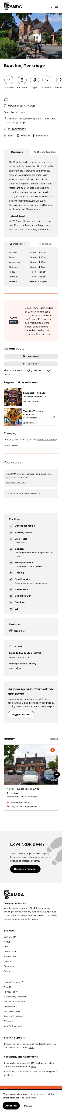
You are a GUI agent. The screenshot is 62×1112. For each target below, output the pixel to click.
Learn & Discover (12, 982)
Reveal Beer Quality (19, 802)
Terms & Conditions (13, 1016)
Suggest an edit (21, 714)
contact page (10, 918)
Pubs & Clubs (10, 951)
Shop (6, 987)
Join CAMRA (10, 936)
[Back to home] (13, 6)
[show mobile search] (50, 6)
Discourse (9, 1021)
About (7, 941)
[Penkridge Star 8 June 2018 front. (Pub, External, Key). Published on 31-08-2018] (31, 778)
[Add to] (52, 750)
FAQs (51, 915)
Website (26, 135)
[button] (56, 774)
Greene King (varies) (47, 439)
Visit (6, 946)
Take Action (10, 956)
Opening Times (17, 243)
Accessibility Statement (15, 996)
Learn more (30, 1097)
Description (17, 151)
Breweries (9, 966)
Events (7, 961)
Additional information (45, 151)
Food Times (45, 243)
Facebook (42, 135)
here (31, 1047)
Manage (28, 1105)
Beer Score (33, 356)
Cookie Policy (10, 1006)
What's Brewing (12, 1026)
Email (11, 135)
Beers (7, 971)
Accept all (11, 1105)
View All (54, 738)
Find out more (43, 334)
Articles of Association (15, 1001)
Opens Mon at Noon (21, 105)
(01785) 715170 (17, 128)
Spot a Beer (33, 363)
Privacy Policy (10, 991)
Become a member (15, 482)
